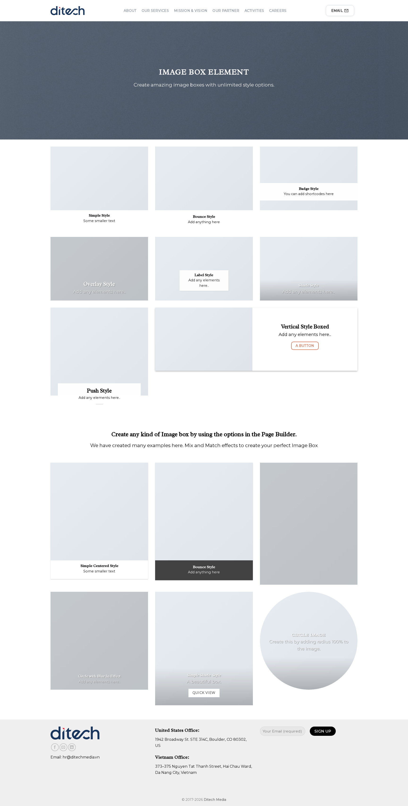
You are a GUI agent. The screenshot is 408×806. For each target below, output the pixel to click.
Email (337, 11)
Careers (277, 11)
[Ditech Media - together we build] (68, 10)
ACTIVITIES (254, 11)
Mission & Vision (190, 11)
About (130, 11)
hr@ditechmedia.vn (81, 757)
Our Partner (225, 11)
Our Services (155, 11)
